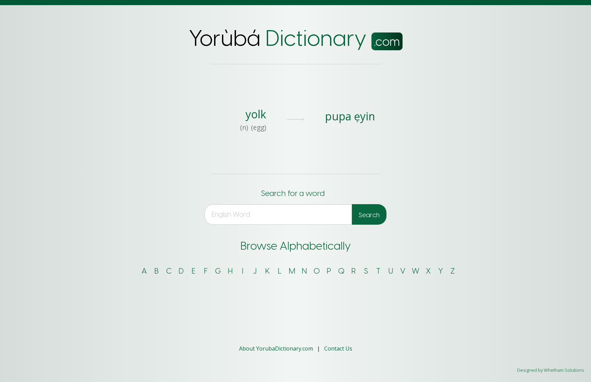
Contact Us (338, 348)
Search (369, 215)
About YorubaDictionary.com (276, 348)
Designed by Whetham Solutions (550, 370)
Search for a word (293, 193)
